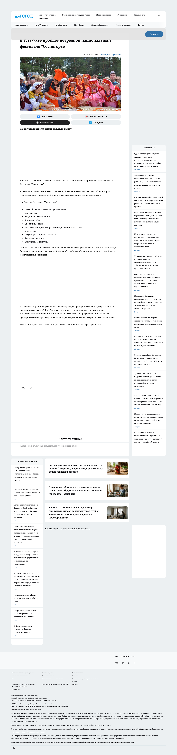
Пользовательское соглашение (52, 679)
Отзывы (75, 676)
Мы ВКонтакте (61, 25)
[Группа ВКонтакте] (45, 116)
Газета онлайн (21, 25)
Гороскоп (122, 15)
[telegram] (31, 388)
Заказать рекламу (123, 25)
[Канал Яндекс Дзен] (45, 122)
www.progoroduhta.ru (30, 695)
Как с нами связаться (49, 676)
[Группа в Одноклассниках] (123, 663)
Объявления (139, 15)
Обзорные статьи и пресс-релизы (22, 673)
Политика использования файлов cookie (55, 684)
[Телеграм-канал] (96, 122)
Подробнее (120, 738)
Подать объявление (100, 25)
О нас (13, 679)
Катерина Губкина (111, 54)
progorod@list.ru (62, 706)
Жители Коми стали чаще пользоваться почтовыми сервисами (48, 447)
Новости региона (47, 15)
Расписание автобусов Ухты (76, 15)
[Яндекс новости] (96, 116)
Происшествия (103, 15)
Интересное (15, 689)
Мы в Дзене (79, 25)
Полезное (43, 18)
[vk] (23, 388)
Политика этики (77, 673)
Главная (75, 684)
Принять (154, 34)
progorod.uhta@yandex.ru (20, 709)
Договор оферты (47, 673)
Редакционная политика (19, 676)
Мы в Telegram (41, 25)
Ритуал (141, 25)
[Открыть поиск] (159, 16)
